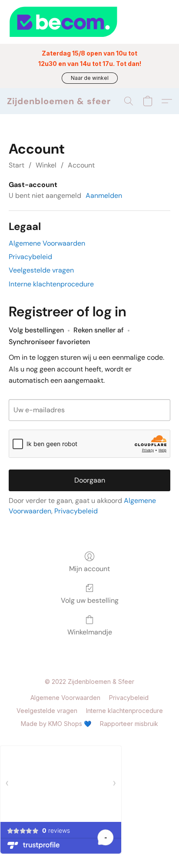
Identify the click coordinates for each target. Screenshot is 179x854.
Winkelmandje (89, 632)
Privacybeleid (30, 256)
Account (81, 165)
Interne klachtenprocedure (51, 284)
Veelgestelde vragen (41, 270)
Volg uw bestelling (90, 600)
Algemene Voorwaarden (47, 243)
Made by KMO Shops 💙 (56, 723)
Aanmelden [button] (104, 195)
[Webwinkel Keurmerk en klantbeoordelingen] (89, 22)
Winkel (46, 165)
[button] (90, 78)
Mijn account (89, 568)
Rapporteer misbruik (129, 723)
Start (16, 165)
